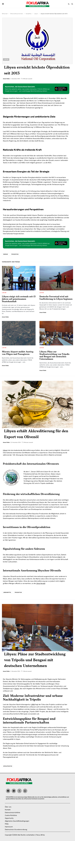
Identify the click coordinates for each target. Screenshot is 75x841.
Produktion (15, 254)
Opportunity (9, 818)
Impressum (9, 827)
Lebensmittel (7, 592)
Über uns (8, 807)
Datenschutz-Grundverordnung (16, 829)
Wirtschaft (5, 13)
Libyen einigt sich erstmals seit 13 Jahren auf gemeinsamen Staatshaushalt (19, 299)
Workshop (62, 180)
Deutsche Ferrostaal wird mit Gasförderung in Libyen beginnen (55, 297)
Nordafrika (28, 13)
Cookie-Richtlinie (11, 815)
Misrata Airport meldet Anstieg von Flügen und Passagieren (17, 352)
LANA (33, 704)
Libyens (5, 98)
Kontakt (8, 810)
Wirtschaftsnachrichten (16, 13)
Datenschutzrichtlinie (12, 812)
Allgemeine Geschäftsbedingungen (17, 821)
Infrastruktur (7, 766)
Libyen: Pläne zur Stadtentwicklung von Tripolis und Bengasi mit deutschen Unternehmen (54, 355)
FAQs (7, 824)
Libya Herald (40, 583)
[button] (3, 4)
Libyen (36, 13)
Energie (5, 254)
